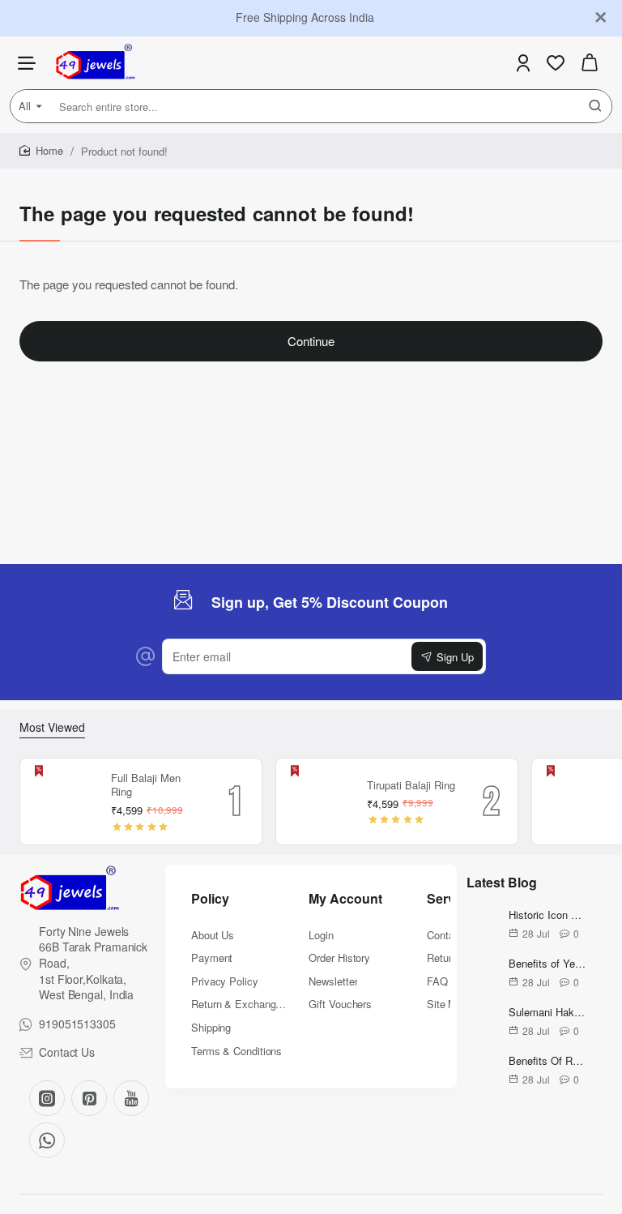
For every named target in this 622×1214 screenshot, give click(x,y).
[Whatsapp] (47, 1140)
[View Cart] (589, 62)
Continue (311, 340)
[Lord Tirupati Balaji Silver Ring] (575, 801)
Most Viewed (52, 727)
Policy (210, 899)
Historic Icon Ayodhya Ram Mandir (547, 915)
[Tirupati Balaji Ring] (319, 801)
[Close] (601, 18)
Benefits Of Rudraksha (547, 1061)
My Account (345, 899)
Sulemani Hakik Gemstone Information (547, 1013)
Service (450, 899)
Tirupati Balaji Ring (411, 786)
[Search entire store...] (595, 106)
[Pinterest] (89, 1098)
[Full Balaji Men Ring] (63, 801)
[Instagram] (47, 1098)
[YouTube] (131, 1098)
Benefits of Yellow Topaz (547, 964)
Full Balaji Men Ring (146, 785)
